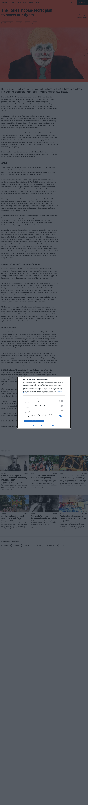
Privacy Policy (52, 425)
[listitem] (44, 398)
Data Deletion (36, 425)
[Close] (67, 379)
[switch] (61, 401)
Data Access (44, 425)
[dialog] (44, 402)
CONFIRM (34, 420)
